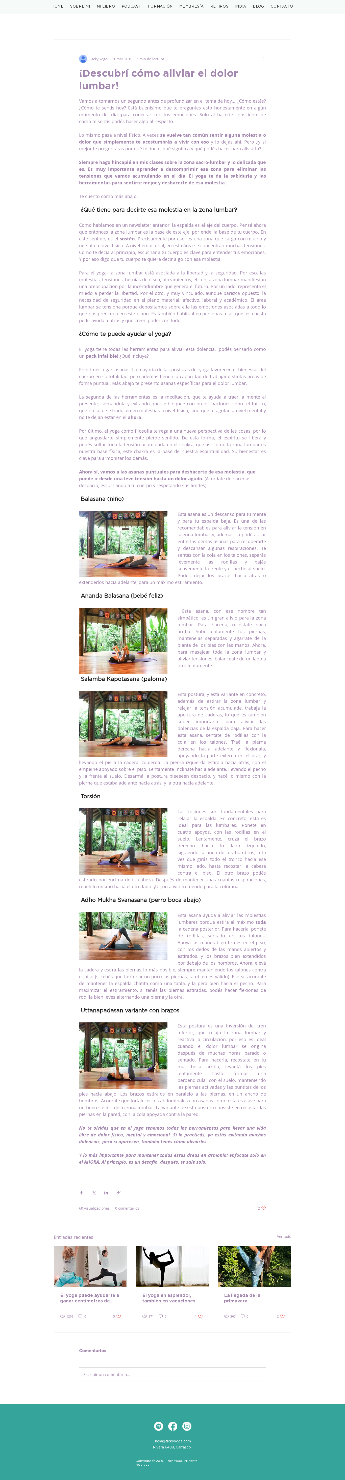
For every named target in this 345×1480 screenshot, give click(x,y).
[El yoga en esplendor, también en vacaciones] (172, 1266)
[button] (106, 7)
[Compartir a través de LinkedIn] (106, 1192)
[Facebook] (172, 1426)
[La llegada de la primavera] (254, 1266)
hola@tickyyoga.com (173, 1441)
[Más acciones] (263, 59)
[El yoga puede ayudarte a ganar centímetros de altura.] (90, 1266)
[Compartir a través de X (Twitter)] (93, 1192)
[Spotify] (158, 1426)
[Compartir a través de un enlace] (118, 1192)
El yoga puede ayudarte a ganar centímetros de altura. (89, 1298)
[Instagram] (186, 1426)
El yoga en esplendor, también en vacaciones (168, 1298)
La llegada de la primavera (242, 1298)
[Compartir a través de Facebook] (81, 1192)
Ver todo (284, 1236)
